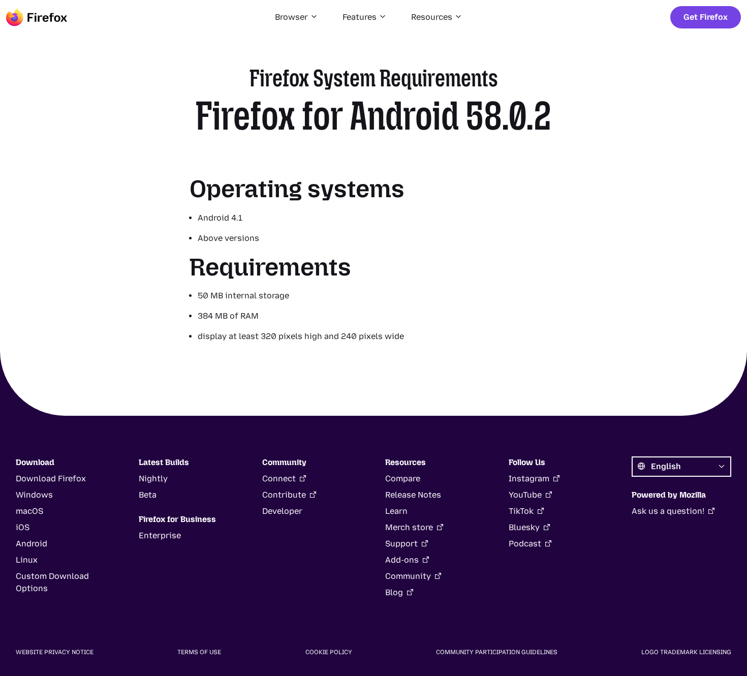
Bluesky (524, 527)
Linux (27, 560)
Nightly (153, 478)
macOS (29, 511)
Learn (396, 511)
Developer (282, 511)
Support (401, 543)
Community (408, 576)
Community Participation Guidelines (496, 652)
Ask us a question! (668, 511)
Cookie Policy (328, 652)
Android (31, 543)
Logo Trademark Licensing (686, 652)
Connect (279, 478)
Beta (148, 495)
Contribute (284, 495)
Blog (394, 592)
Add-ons (402, 560)
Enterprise (160, 535)
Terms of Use (199, 652)
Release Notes (413, 495)
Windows (34, 495)
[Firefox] (36, 17)
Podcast (525, 543)
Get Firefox (705, 17)
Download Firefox (51, 478)
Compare (402, 478)
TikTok (521, 511)
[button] (296, 17)
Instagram (529, 478)
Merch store (409, 527)
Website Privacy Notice (55, 652)
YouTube (525, 495)
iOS (22, 527)
